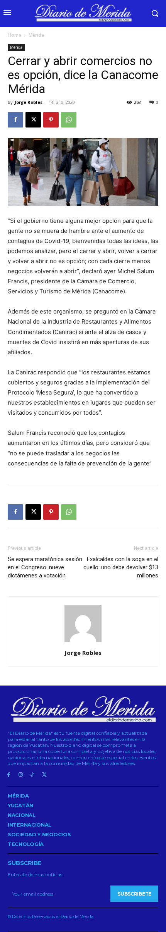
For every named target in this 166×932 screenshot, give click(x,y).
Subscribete (134, 894)
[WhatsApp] (68, 119)
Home (14, 35)
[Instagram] (21, 775)
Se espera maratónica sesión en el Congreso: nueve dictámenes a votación (45, 567)
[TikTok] (33, 775)
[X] (33, 119)
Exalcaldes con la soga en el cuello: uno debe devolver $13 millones (120, 567)
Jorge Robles (28, 102)
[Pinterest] (51, 119)
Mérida (36, 35)
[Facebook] (15, 119)
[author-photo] (83, 642)
